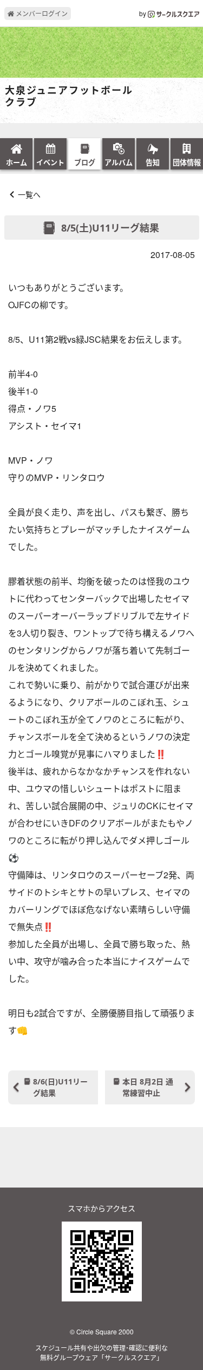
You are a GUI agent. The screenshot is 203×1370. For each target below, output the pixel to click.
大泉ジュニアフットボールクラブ (69, 96)
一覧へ (29, 194)
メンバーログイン (41, 13)
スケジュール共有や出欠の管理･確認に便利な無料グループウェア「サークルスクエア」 (101, 1352)
